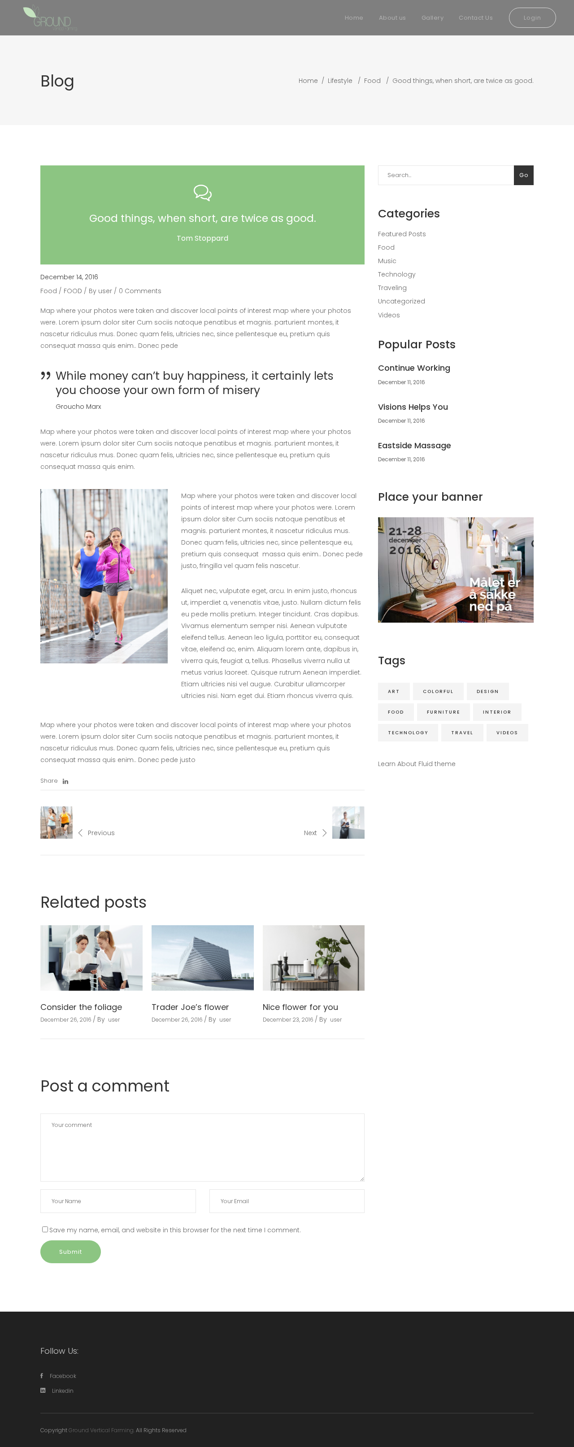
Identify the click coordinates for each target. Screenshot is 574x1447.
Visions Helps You (413, 406)
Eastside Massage (414, 445)
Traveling (392, 287)
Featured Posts (402, 234)
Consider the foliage (81, 1007)
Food (372, 80)
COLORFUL (438, 691)
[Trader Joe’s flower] (203, 958)
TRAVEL (462, 732)
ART (394, 691)
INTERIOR (497, 712)
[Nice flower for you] (314, 958)
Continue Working (414, 367)
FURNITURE (443, 712)
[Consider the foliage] (91, 958)
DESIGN (488, 691)
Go (523, 175)
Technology (397, 274)
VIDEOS (507, 732)
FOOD (73, 290)
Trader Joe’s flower (190, 1007)
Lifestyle (340, 80)
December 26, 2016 (65, 1019)
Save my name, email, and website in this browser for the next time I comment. (175, 1230)
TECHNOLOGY (408, 732)
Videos (389, 315)
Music (387, 260)
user (105, 290)
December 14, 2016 (69, 277)
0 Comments (140, 290)
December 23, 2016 (288, 1019)
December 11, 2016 (401, 382)
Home (308, 80)
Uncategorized (401, 301)
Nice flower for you (300, 1007)
